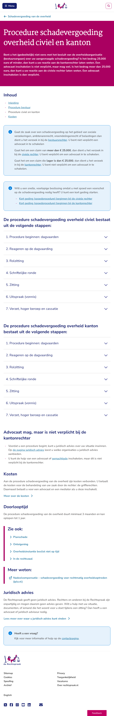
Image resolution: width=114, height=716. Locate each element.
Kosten (12, 116)
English (8, 695)
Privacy (61, 673)
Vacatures (62, 681)
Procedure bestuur (19, 107)
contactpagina (70, 638)
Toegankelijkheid (66, 677)
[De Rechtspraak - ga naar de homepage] (12, 660)
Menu (11, 6)
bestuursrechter (57, 140)
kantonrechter (33, 164)
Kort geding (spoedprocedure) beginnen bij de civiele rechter (55, 198)
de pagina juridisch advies (28, 450)
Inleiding (13, 103)
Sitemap (8, 673)
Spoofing (8, 681)
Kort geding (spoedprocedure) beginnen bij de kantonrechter (55, 203)
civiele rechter (30, 154)
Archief (8, 685)
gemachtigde (60, 458)
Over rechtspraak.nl (67, 685)
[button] (97, 713)
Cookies (8, 677)
